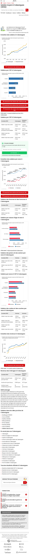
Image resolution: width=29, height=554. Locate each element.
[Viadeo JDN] (21, 549)
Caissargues (5, 433)
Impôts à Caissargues (7, 437)
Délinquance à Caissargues (8, 456)
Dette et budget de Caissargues (10, 435)
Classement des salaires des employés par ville (15, 109)
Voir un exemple (24, 484)
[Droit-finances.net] (21, 547)
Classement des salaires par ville (15, 67)
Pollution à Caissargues (7, 458)
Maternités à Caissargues (8, 451)
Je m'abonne (13, 152)
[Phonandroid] (21, 552)
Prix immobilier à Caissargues (9, 462)
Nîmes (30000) (6, 422)
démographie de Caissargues (15, 250)
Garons (14, 12)
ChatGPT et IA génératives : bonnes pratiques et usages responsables (11, 494)
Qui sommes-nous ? (6, 534)
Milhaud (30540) (6, 420)
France (8, 3)
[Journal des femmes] (8, 544)
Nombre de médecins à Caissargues (11, 454)
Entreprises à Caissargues (8, 460)
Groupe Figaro (9, 538)
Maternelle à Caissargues (8, 447)
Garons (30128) (6, 416)
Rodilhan (19, 12)
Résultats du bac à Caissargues (10, 470)
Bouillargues (8, 12)
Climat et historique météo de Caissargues (12, 439)
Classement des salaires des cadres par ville (15, 101)
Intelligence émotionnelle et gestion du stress (12, 500)
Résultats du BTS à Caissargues (9, 473)
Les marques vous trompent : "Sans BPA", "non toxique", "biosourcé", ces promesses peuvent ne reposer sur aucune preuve (14, 519)
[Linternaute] (8, 547)
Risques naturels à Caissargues (9, 453)
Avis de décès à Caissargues (9, 441)
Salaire (4, 3)
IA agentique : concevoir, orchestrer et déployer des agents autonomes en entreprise (12, 506)
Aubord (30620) (6, 426)
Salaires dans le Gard (7, 428)
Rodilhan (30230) (6, 418)
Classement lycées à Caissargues (10, 445)
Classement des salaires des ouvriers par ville (15, 105)
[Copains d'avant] (8, 549)
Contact (25, 534)
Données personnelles (13, 535)
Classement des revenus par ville (15, 365)
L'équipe (12, 534)
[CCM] (21, 544)
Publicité (21, 534)
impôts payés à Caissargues (16, 368)
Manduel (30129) (6, 424)
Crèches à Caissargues (7, 449)
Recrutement (5, 535)
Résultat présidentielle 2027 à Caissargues (12, 468)
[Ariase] (8, 552)
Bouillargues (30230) (7, 415)
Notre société (16, 534)
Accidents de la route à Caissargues (11, 443)
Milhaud (23, 12)
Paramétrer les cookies (22, 535)
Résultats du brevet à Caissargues (10, 471)
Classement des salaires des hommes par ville (15, 196)
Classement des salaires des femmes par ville (15, 192)
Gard (13, 3)
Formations (6, 490)
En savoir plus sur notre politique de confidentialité (11, 155)
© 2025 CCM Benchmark (17, 538)
